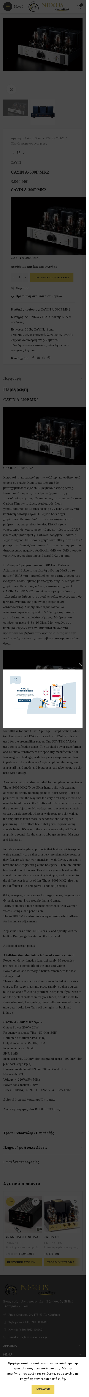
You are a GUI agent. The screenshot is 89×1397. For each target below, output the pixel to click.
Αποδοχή (43, 1389)
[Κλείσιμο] (80, 664)
